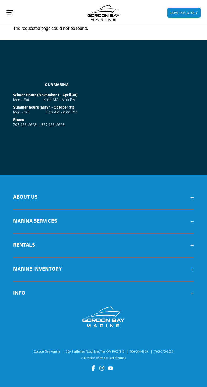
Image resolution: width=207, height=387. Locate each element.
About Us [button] (25, 197)
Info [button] (19, 293)
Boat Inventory (184, 13)
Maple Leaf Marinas (112, 358)
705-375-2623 (24, 125)
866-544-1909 (140, 351)
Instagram (102, 368)
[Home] (103, 13)
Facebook (93, 368)
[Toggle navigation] (9, 12)
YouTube (110, 368)
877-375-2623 (52, 125)
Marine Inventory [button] (37, 269)
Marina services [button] (35, 221)
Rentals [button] (24, 245)
